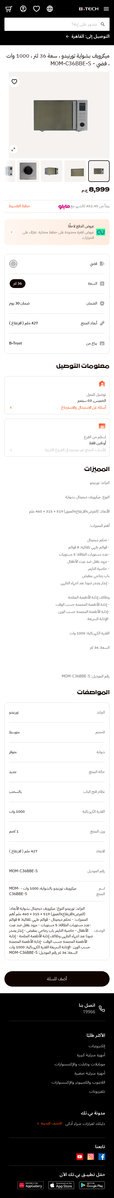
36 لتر (17, 283)
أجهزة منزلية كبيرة (91, 1055)
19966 (89, 1012)
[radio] (13, 263)
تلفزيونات (97, 1091)
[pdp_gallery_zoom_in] (13, 149)
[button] (57, 232)
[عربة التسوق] (8, 9)
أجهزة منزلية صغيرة (89, 1073)
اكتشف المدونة (51, 1123)
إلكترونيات (97, 1046)
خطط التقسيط (19, 206)
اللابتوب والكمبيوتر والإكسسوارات (78, 1082)
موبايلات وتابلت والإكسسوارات (80, 1064)
